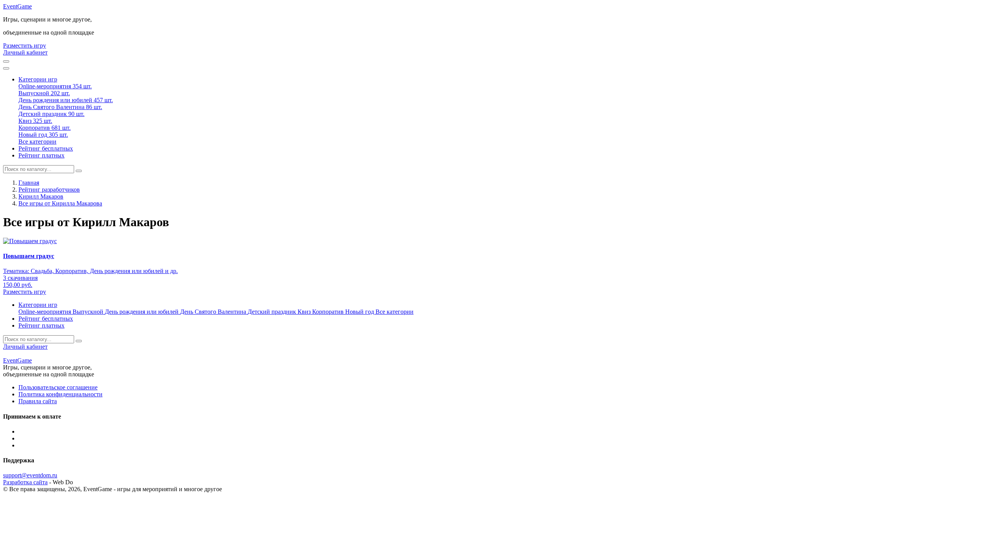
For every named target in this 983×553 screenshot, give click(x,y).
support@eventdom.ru (30, 475)
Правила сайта (37, 401)
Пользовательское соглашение (58, 387)
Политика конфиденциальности (60, 394)
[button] (37, 79)
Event (17, 6)
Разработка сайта (25, 482)
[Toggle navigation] (6, 68)
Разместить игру (24, 45)
